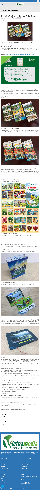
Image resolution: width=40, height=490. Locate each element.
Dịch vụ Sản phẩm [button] (26, 458)
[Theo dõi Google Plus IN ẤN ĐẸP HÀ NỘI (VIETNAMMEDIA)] (26, 483)
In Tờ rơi (3, 419)
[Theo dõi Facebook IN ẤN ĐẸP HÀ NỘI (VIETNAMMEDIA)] (22, 483)
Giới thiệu (3, 416)
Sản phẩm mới (4, 428)
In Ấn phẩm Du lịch (5, 462)
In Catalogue (4, 421)
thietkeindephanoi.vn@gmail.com (27, 479)
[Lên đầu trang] (37, 484)
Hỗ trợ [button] (3, 474)
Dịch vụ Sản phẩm (5, 468)
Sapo (29, 488)
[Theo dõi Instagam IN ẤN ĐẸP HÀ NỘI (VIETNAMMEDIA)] (29, 483)
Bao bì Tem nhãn (24, 468)
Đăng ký (3, 480)
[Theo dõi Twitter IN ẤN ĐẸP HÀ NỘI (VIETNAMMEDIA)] (24, 483)
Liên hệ (3, 424)
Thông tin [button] (4, 458)
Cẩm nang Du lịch (22, 359)
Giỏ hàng (3, 482)
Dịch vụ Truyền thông (25, 466)
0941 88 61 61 (24, 478)
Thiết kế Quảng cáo (25, 464)
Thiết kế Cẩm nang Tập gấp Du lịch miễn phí (23, 387)
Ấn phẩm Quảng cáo (25, 462)
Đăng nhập (4, 478)
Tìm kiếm (3, 476)
